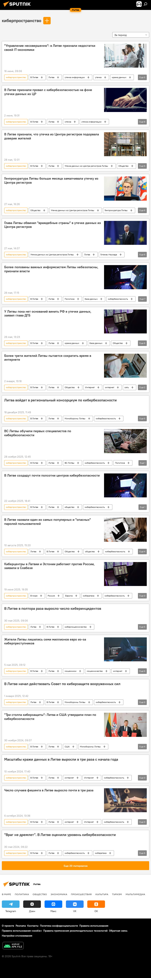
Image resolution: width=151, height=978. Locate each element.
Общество (123, 166)
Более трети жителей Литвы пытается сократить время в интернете (47, 358)
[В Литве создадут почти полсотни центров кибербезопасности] (125, 485)
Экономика (59, 894)
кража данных (119, 77)
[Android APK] (13, 946)
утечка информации (75, 77)
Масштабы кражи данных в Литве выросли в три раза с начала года (61, 759)
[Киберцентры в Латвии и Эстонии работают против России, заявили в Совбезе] (125, 574)
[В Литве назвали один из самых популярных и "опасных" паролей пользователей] (125, 530)
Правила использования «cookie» (22, 930)
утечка (98, 77)
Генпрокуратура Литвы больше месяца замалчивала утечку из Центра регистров (51, 180)
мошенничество (95, 671)
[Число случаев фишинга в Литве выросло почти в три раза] (125, 800)
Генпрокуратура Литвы (116, 210)
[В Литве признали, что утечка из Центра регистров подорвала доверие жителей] (125, 144)
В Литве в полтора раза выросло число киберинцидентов (52, 608)
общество (69, 507)
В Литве (34, 77)
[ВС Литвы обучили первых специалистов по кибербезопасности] (125, 441)
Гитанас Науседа (108, 254)
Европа (69, 595)
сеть (126, 387)
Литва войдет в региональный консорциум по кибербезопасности (60, 400)
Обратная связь (118, 930)
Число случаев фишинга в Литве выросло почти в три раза (48, 790)
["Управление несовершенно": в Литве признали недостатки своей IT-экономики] (125, 56)
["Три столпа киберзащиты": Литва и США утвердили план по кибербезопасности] (125, 725)
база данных (91, 299)
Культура (101, 894)
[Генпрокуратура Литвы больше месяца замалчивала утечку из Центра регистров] (125, 188)
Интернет (90, 387)
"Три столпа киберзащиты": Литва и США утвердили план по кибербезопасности (50, 717)
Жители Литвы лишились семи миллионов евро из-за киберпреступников (45, 641)
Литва (51, 77)
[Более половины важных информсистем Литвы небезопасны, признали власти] (125, 277)
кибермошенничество (76, 626)
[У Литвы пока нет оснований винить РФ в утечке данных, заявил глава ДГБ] (125, 321)
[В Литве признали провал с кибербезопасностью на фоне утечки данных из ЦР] (125, 100)
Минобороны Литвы (75, 418)
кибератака (88, 595)
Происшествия (81, 894)
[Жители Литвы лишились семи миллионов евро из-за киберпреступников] (125, 649)
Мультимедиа (135, 894)
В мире (33, 595)
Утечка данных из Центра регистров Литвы (86, 166)
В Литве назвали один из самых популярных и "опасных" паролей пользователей (47, 522)
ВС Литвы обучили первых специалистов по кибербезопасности (37, 433)
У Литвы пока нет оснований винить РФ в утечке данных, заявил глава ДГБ (47, 313)
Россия (51, 595)
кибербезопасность (118, 299)
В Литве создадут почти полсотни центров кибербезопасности (52, 475)
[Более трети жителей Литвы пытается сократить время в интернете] (125, 366)
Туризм (117, 894)
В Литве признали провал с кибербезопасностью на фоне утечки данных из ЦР (48, 92)
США (67, 746)
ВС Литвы (69, 462)
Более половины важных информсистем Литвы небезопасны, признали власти (51, 269)
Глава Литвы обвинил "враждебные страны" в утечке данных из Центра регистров (52, 225)
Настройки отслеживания (17, 935)
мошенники (70, 671)
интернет (109, 387)
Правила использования (93, 925)
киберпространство (21, 20)
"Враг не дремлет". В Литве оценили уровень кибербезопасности (60, 834)
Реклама (21, 925)
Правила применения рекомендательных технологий (75, 930)
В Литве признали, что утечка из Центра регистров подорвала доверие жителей (51, 136)
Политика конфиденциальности (59, 925)
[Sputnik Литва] (18, 7)
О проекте (8, 925)
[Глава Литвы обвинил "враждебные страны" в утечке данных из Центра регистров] (125, 233)
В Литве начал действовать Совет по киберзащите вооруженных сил (62, 684)
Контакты (32, 925)
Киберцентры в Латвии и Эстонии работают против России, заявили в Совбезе (49, 566)
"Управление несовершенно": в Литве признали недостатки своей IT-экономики (49, 48)
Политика (69, 299)
